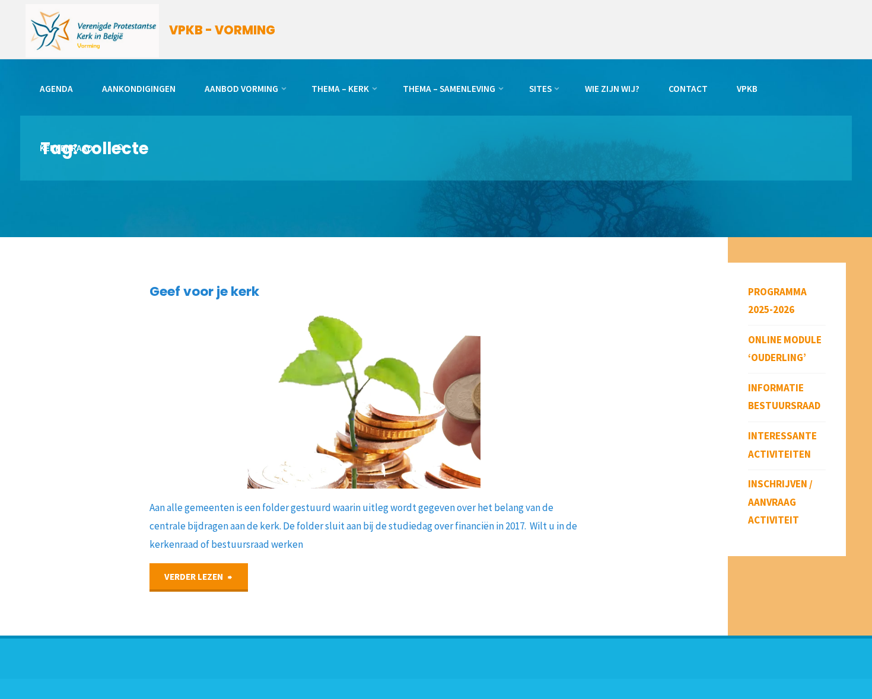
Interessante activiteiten (782, 445)
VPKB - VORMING (222, 30)
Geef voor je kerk (204, 291)
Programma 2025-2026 (777, 301)
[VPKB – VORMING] (92, 29)
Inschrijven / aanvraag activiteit (780, 501)
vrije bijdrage (160, 353)
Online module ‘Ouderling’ (785, 349)
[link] (121, 148)
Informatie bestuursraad (784, 397)
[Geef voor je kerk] (461, 400)
